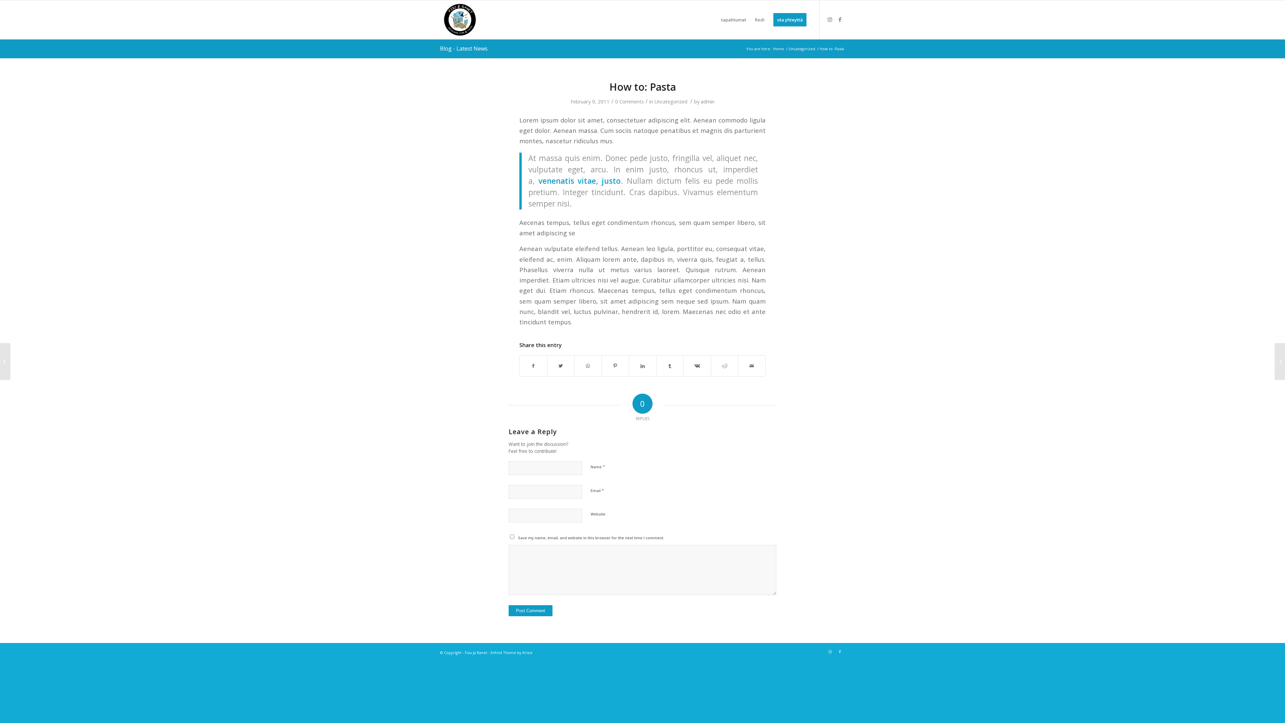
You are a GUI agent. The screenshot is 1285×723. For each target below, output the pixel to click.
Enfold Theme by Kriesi (511, 652)
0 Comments (629, 101)
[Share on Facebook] (533, 365)
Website (598, 513)
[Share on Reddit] (724, 365)
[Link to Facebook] (840, 19)
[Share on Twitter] (561, 365)
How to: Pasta (642, 87)
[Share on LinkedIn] (642, 365)
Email (597, 490)
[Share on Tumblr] (670, 365)
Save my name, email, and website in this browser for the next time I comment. (591, 537)
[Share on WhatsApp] (588, 365)
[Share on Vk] (697, 365)
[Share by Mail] (751, 365)
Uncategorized (670, 101)
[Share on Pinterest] (615, 365)
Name (598, 467)
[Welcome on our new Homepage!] (5, 361)
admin (707, 101)
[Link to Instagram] (830, 19)
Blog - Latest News (464, 48)
